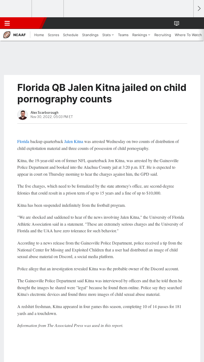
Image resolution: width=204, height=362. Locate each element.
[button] (186, 23)
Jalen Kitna (73, 141)
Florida (23, 141)
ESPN (28, 23)
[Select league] (16, 9)
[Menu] (7, 23)
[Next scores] (198, 8)
